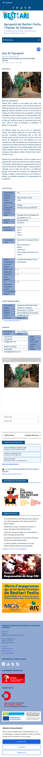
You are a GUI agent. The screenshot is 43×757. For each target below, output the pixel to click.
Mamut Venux (9, 435)
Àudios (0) (8, 421)
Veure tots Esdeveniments (10, 464)
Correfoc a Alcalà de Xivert (12, 453)
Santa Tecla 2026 (9, 459)
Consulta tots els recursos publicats (14, 549)
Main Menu (9, 40)
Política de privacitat (7, 648)
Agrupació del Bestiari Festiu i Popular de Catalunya (22, 26)
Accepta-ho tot (21, 741)
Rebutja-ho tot (21, 752)
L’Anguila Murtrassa (31, 435)
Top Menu (8, 3)
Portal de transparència (8, 653)
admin (20, 62)
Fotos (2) (7, 360)
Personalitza (21, 747)
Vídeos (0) (8, 417)
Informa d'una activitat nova (11, 474)
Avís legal (4, 646)
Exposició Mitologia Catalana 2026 (15, 448)
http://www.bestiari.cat (12, 320)
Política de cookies (7, 651)
